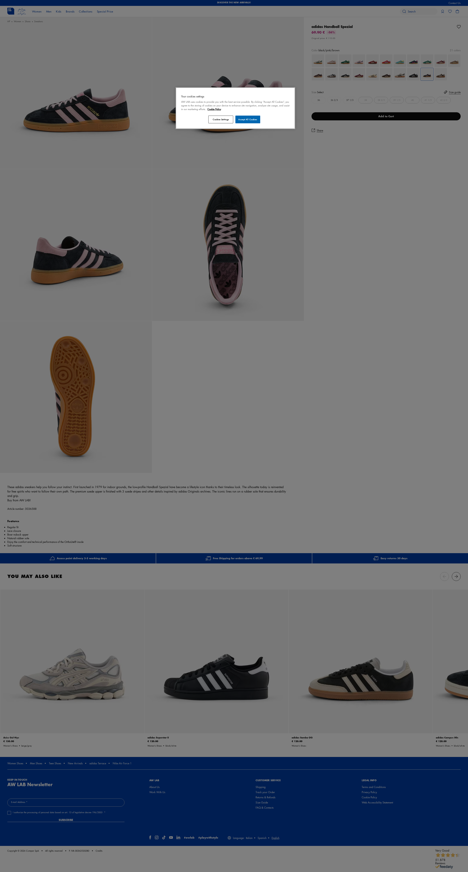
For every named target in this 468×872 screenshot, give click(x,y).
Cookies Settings (221, 119)
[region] (235, 108)
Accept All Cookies (247, 119)
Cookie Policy (214, 109)
